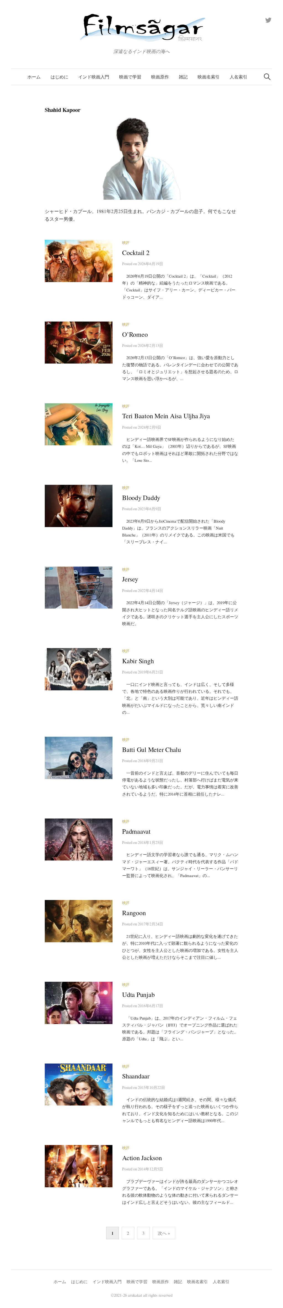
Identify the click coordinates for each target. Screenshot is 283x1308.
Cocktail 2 (136, 252)
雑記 (183, 77)
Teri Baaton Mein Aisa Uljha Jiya (166, 415)
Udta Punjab (138, 994)
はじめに (59, 77)
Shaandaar (136, 1076)
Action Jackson (142, 1157)
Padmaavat (136, 831)
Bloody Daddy (141, 497)
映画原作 (160, 77)
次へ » (164, 1233)
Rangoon (134, 912)
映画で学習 (130, 77)
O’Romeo (135, 334)
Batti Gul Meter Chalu (151, 749)
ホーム (34, 77)
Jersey (130, 579)
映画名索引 (209, 77)
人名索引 (238, 77)
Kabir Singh (138, 660)
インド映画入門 (93, 77)
